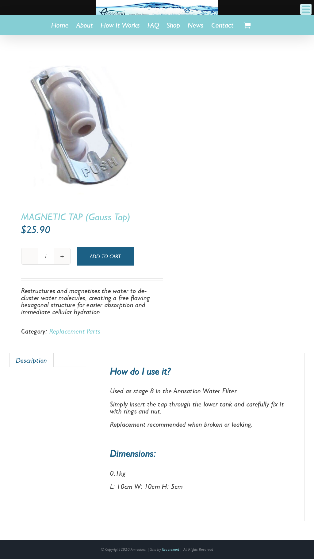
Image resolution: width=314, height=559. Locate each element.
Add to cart (105, 256)
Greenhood (170, 549)
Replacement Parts (74, 331)
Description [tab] (31, 360)
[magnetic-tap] (80, 124)
